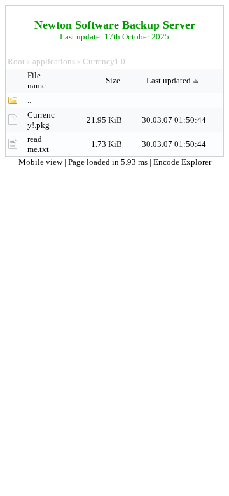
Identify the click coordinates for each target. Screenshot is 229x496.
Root (16, 61)
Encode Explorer (182, 162)
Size (114, 80)
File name (37, 80)
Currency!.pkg (41, 120)
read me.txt (38, 144)
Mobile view (41, 162)
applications (53, 61)
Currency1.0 (104, 61)
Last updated (168, 80)
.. (29, 100)
